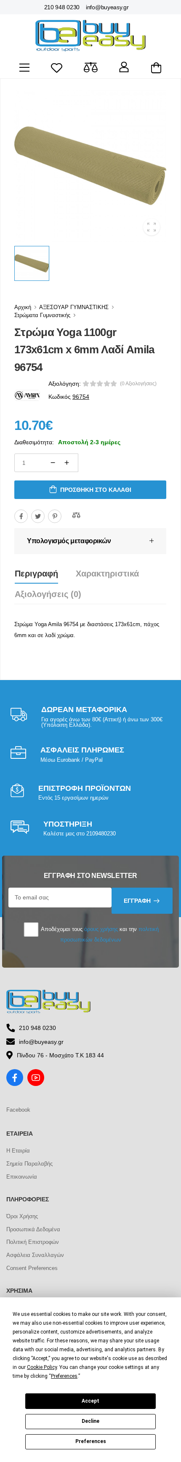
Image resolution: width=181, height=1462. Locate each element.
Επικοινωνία (21, 1177)
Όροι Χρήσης (22, 1216)
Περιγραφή (36, 573)
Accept (90, 1401)
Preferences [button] (64, 1376)
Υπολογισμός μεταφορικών (69, 540)
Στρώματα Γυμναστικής (42, 315)
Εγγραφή (137, 900)
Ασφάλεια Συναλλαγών (35, 1255)
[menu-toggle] (24, 68)
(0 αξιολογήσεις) (138, 383)
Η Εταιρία (18, 1150)
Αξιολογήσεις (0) (48, 594)
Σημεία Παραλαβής (29, 1164)
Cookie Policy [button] (42, 1367)
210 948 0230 (62, 7)
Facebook (18, 1110)
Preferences (90, 1441)
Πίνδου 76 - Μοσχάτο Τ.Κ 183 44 (60, 1055)
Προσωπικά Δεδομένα (33, 1229)
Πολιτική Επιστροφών (32, 1242)
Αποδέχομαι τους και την (99, 934)
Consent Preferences (32, 1268)
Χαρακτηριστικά (107, 573)
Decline (90, 1421)
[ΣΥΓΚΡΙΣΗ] (76, 515)
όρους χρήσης (101, 929)
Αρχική (22, 307)
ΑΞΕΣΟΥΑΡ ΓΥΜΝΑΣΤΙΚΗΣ (74, 307)
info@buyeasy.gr (107, 7)
